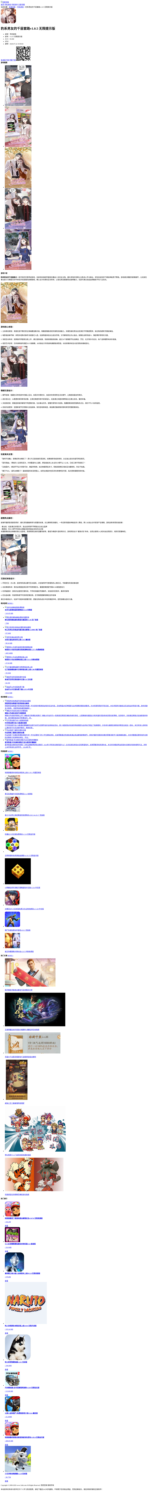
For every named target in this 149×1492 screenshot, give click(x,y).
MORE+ (10, 603)
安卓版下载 (5, 60)
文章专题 (21, 4)
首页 (2, 4)
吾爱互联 (12, 7)
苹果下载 (12, 60)
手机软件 (14, 4)
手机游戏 (7, 4)
